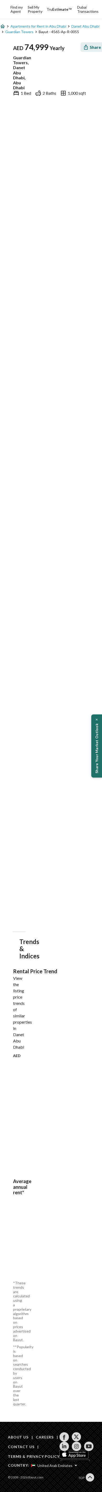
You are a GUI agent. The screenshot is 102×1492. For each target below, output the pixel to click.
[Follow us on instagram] (76, 1446)
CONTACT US (21, 1447)
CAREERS (45, 1437)
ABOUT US (18, 1437)
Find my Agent (16, 9)
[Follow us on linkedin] (64, 1446)
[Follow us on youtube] (89, 1446)
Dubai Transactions (88, 9)
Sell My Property (35, 9)
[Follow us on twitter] (76, 1437)
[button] (96, 746)
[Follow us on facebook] (64, 1437)
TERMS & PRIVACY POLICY (33, 1456)
